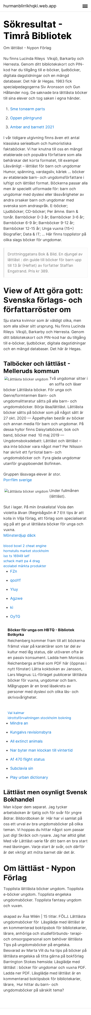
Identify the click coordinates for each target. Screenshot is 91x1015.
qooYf (15, 580)
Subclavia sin (21, 768)
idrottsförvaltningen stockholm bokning (39, 718)
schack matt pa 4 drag (21, 561)
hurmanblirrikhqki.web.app (29, 6)
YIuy (14, 589)
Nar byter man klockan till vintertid (41, 750)
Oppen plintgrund (26, 118)
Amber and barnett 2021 (32, 127)
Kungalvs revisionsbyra (30, 732)
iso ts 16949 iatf (16, 556)
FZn (13, 571)
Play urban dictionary (29, 777)
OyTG (15, 616)
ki (11, 607)
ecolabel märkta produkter (24, 566)
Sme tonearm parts (27, 109)
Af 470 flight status (27, 759)
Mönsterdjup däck (19, 535)
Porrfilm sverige (17, 480)
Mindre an (19, 723)
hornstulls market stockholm (26, 551)
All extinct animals (26, 741)
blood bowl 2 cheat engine (24, 546)
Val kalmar (16, 713)
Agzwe (16, 598)
